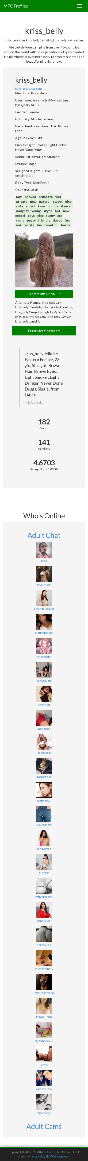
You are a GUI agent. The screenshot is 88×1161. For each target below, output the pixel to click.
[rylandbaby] (44, 646)
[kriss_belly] (44, 258)
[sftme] (44, 1054)
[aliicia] (44, 550)
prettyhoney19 (44, 1041)
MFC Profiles (16, 5)
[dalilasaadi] (44, 742)
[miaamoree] (44, 1102)
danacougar (44, 680)
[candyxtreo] (44, 838)
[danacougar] (44, 670)
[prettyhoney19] (44, 1030)
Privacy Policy (36, 1156)
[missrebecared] (44, 982)
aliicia (44, 560)
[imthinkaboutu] (44, 886)
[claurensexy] (44, 814)
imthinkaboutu (44, 897)
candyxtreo (44, 849)
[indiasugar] (44, 718)
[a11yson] (44, 862)
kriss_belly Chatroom (28, 88)
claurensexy (44, 824)
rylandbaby (44, 656)
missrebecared (44, 993)
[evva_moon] (44, 574)
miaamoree (44, 1113)
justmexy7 (44, 800)
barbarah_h (44, 776)
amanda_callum (44, 608)
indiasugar (44, 728)
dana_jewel (44, 921)
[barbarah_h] (44, 766)
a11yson (44, 873)
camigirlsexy (44, 1089)
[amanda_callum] (44, 598)
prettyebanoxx (44, 632)
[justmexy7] (44, 790)
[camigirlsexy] (44, 1078)
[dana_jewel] (44, 910)
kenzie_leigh (44, 1017)
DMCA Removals (58, 1156)
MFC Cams (47, 1152)
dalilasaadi (44, 752)
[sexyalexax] (44, 934)
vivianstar (44, 704)
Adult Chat (44, 535)
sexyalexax (44, 945)
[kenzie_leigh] (44, 1006)
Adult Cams (44, 1126)
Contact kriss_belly (43, 294)
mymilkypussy (44, 969)
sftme (44, 1065)
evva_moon (44, 584)
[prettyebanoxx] (44, 622)
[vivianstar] (44, 694)
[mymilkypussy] (44, 958)
